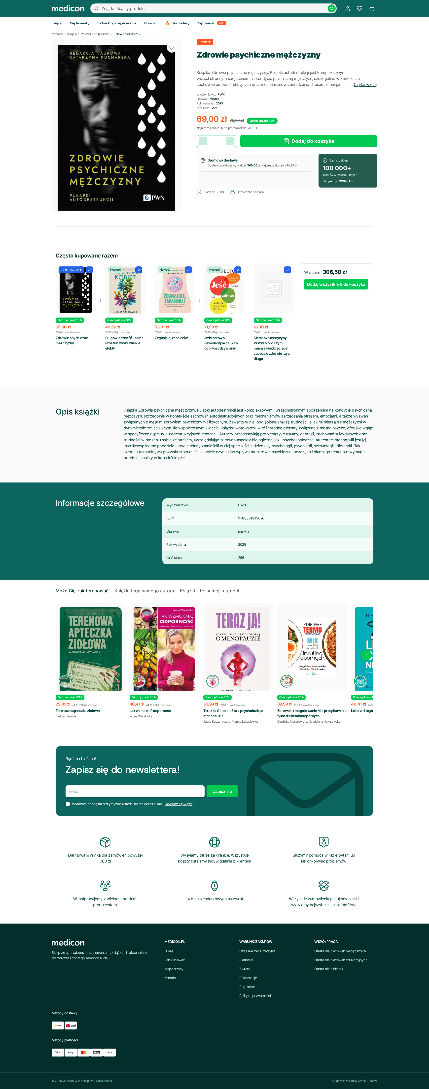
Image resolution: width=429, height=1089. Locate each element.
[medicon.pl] (68, 8)
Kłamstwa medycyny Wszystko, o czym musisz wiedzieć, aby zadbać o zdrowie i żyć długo (271, 348)
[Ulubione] (359, 8)
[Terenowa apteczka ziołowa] (91, 659)
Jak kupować (174, 960)
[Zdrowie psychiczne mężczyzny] (76, 290)
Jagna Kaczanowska (217, 721)
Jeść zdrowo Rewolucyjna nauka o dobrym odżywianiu (221, 343)
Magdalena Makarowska (324, 721)
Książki (72, 34)
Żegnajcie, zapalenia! (171, 338)
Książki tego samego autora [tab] (144, 590)
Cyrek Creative (367, 1081)
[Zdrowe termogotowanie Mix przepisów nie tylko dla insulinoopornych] (312, 647)
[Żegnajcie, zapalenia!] (175, 290)
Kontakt (170, 978)
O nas (168, 951)
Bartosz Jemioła (66, 716)
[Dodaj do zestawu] (89, 269)
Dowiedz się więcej (179, 804)
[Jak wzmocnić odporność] (165, 651)
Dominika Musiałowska (292, 721)
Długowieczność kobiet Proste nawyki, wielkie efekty (124, 343)
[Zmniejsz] (203, 141)
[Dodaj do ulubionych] (172, 48)
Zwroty (244, 969)
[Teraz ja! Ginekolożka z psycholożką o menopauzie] (238, 655)
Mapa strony (173, 969)
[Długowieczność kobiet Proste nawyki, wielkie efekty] (125, 292)
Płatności (246, 960)
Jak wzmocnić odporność (150, 710)
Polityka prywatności (255, 995)
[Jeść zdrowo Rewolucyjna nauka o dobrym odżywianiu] (224, 291)
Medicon (57, 34)
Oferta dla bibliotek (328, 969)
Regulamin (247, 987)
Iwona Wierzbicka (141, 716)
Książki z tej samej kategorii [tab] (209, 590)
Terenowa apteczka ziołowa (78, 710)
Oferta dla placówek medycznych (340, 951)
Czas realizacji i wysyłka (257, 951)
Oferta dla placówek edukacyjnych (340, 960)
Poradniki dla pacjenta (95, 34)
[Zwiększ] (230, 141)
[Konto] (348, 8)
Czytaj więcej (366, 84)
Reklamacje (248, 978)
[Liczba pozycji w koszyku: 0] (371, 8)
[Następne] (365, 655)
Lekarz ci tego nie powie (370, 710)
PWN (221, 94)
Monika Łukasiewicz (245, 721)
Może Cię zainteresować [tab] (82, 590)
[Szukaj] (332, 8)
